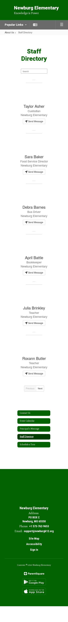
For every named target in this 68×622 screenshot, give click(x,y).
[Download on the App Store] (34, 591)
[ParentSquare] (34, 573)
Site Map (34, 538)
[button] (16, 24)
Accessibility (34, 544)
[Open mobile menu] (61, 24)
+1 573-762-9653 (39, 526)
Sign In (34, 549)
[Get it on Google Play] (34, 581)
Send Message (35, 121)
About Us (9, 32)
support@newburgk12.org (39, 531)
